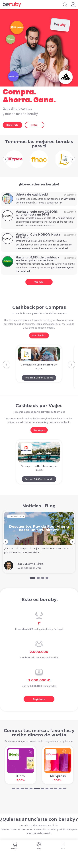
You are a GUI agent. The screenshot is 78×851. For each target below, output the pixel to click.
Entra (34, 125)
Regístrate (12, 125)
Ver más (39, 281)
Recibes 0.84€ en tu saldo (39, 384)
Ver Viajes (39, 430)
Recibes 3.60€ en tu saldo (39, 479)
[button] (5, 159)
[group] (14, 159)
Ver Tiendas (39, 335)
